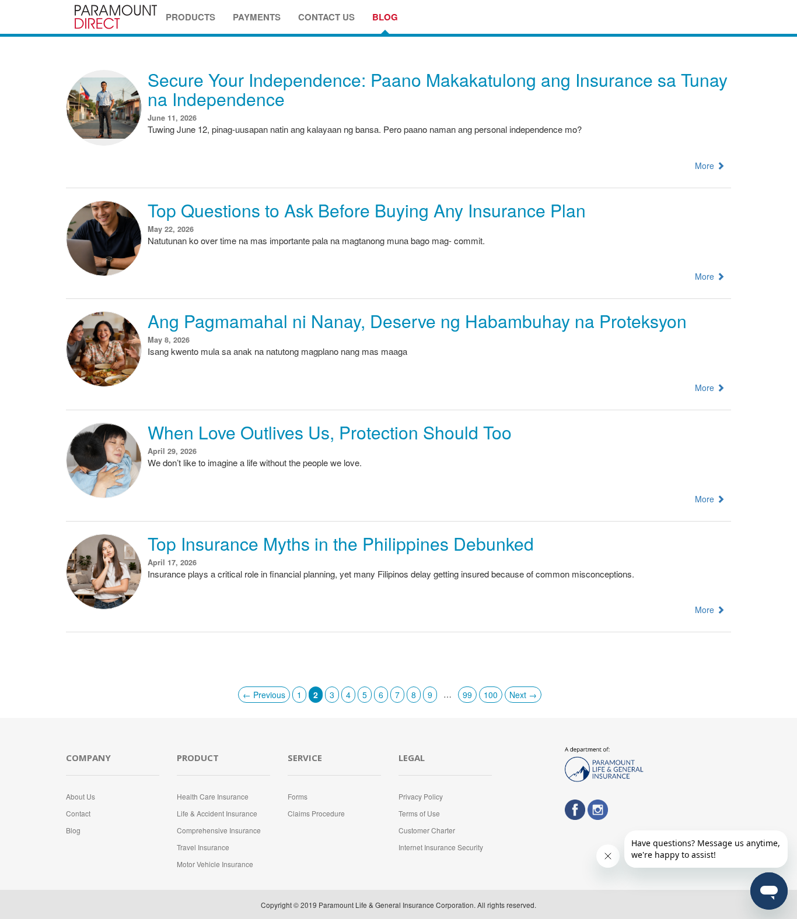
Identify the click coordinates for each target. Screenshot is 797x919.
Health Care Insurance (213, 796)
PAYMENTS (257, 16)
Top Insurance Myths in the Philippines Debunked (341, 543)
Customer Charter (426, 830)
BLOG (385, 16)
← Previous (264, 694)
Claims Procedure (316, 813)
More (705, 165)
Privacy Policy (420, 796)
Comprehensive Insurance (219, 830)
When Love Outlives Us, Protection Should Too (330, 432)
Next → (523, 694)
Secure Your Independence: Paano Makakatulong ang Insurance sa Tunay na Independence (438, 89)
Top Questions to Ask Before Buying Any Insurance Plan (367, 210)
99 (467, 694)
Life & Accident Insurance (217, 813)
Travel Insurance (203, 847)
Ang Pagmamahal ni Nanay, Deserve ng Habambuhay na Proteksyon (417, 320)
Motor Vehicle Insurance (215, 864)
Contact (78, 813)
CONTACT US (326, 16)
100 (491, 694)
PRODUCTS (190, 16)
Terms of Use (419, 813)
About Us (80, 796)
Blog (73, 830)
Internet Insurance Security (440, 847)
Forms (297, 796)
